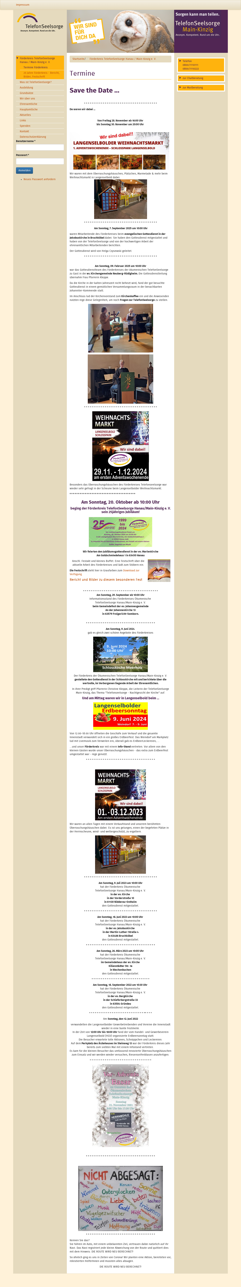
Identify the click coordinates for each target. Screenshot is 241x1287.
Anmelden (24, 170)
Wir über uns (27, 99)
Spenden (25, 126)
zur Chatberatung (193, 78)
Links (23, 120)
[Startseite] (40, 22)
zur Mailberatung (193, 88)
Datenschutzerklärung (33, 137)
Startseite (78, 59)
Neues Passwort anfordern (40, 179)
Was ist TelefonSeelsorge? (36, 82)
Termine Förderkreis (36, 67)
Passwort (22, 155)
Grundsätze (26, 93)
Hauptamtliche (29, 109)
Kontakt (24, 131)
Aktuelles (25, 115)
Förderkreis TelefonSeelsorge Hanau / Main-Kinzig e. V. (37, 60)
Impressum (22, 5)
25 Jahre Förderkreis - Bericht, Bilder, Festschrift (41, 75)
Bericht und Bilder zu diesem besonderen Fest (106, 580)
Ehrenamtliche (28, 104)
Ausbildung (26, 88)
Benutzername (25, 141)
